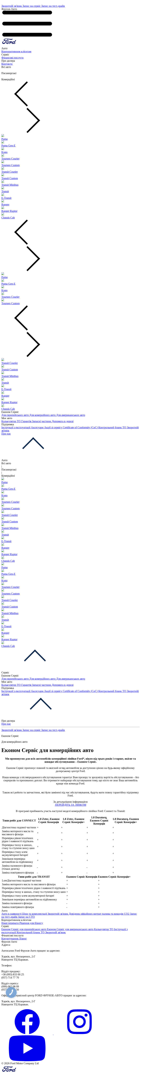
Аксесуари (37, 427)
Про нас (6, 433)
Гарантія (26, 421)
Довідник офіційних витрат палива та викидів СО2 (99, 913)
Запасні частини (42, 421)
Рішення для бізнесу (31, 923)
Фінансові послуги (12, 57)
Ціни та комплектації (35, 913)
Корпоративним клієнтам (16, 51)
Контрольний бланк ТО (112, 427)
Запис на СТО (26, 916)
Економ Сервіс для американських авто (70, 929)
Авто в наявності (11, 913)
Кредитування (10, 938)
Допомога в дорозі (62, 421)
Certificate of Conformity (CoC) (80, 427)
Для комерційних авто (42, 415)
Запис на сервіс (32, 5)
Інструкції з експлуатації (16, 427)
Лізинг (23, 938)
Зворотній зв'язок (12, 5)
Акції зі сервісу (53, 427)
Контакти (7, 63)
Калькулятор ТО (11, 421)
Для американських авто (70, 415)
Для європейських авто (15, 415)
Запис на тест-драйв (53, 5)
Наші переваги (10, 923)
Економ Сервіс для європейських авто (24, 929)
